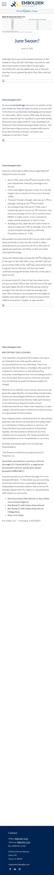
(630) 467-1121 (21, 839)
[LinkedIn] (15, 869)
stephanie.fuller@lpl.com (18, 864)
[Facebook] (10, 869)
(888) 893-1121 (23, 842)
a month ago (19, 105)
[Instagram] (19, 869)
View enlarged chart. (11, 99)
